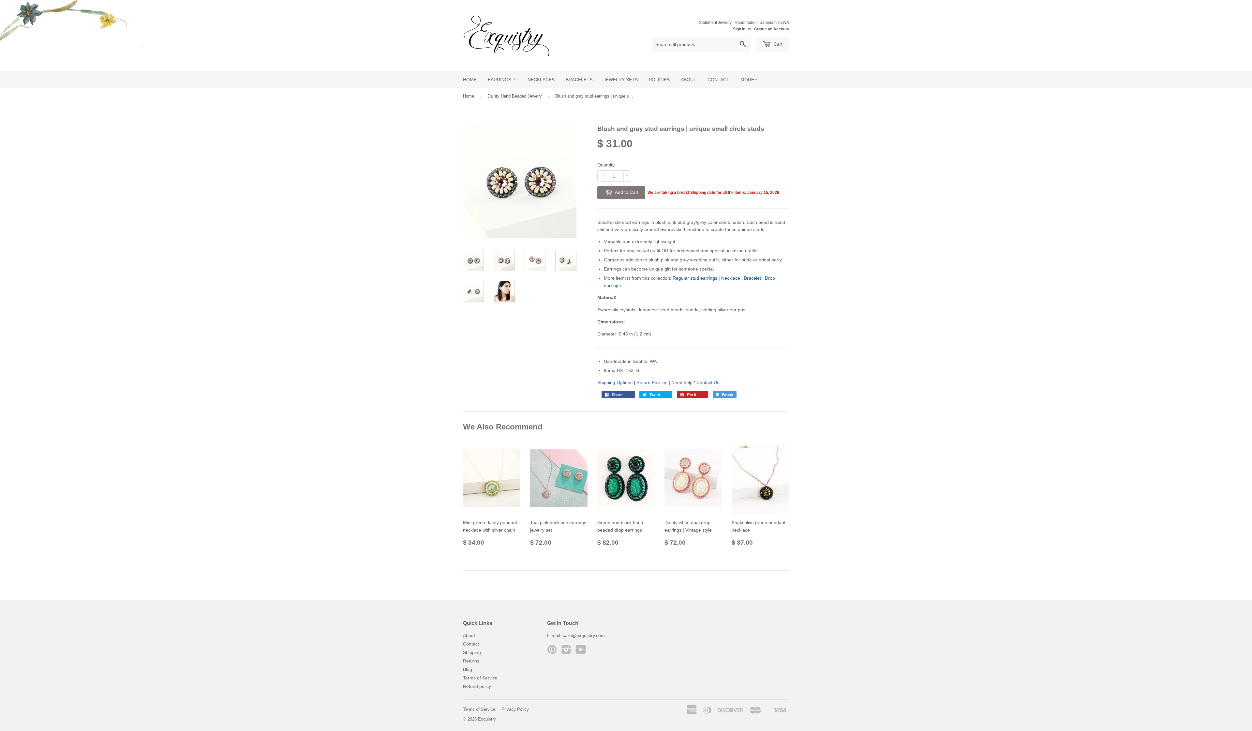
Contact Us (707, 382)
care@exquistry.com (584, 635)
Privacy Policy (515, 709)
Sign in (739, 29)
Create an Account (771, 29)
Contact (718, 79)
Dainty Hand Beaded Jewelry (514, 96)
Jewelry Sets (621, 79)
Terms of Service (480, 677)
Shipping (472, 652)
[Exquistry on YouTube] (581, 651)
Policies (659, 79)
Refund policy (477, 686)
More (747, 79)
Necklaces (541, 79)
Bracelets (579, 79)
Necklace (730, 278)
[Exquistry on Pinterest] (552, 651)
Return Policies (651, 382)
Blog (467, 669)
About (688, 79)
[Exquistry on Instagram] (566, 651)
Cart (777, 44)
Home (470, 79)
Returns (471, 660)
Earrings (500, 79)
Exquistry (487, 719)
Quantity (606, 164)
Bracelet (752, 278)
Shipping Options (615, 382)
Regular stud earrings (695, 278)
